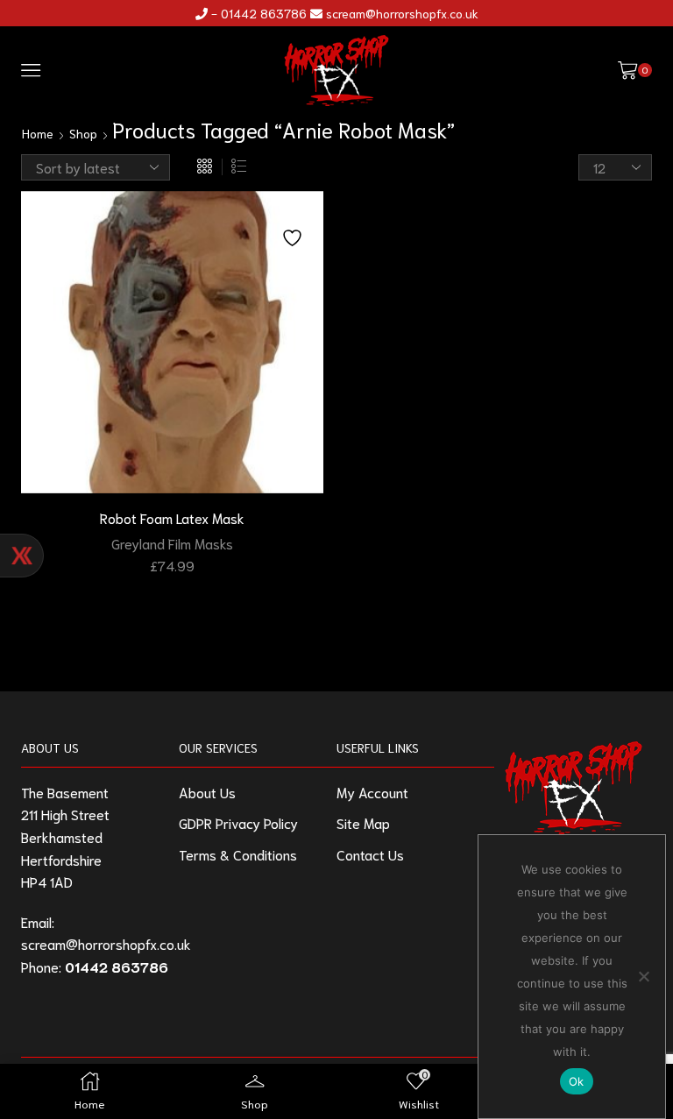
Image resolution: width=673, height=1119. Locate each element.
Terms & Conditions (238, 854)
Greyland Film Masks (172, 543)
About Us (207, 792)
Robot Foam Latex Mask (172, 517)
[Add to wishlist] (294, 228)
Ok (576, 1081)
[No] (643, 976)
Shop (83, 133)
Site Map (363, 822)
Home (37, 133)
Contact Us (370, 854)
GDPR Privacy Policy (238, 822)
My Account (372, 792)
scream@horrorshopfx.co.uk (402, 13)
